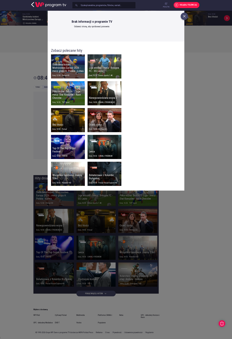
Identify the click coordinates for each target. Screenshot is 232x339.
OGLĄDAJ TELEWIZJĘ (188, 5)
